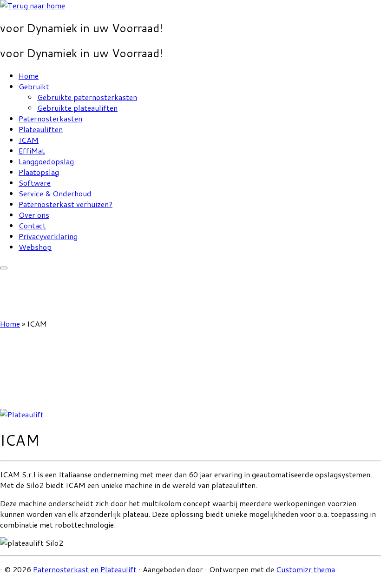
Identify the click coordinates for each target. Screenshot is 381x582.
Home (29, 75)
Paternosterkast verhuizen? (65, 204)
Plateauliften (41, 129)
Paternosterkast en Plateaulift (85, 569)
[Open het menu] (3, 268)
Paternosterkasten (50, 118)
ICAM (29, 139)
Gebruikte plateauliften (77, 107)
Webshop (35, 246)
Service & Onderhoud (55, 193)
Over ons (34, 214)
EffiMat (32, 150)
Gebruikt (34, 86)
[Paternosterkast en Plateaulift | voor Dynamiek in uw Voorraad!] (32, 5)
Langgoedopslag (46, 161)
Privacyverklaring (48, 236)
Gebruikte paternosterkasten (87, 97)
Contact (32, 225)
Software (35, 182)
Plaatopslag (39, 172)
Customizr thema (305, 569)
